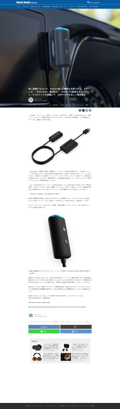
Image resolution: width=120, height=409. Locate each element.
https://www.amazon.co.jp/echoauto (39, 302)
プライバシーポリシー (38, 405)
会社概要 (27, 405)
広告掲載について (64, 405)
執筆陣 (93, 405)
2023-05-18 (37, 99)
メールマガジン (85, 405)
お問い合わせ (75, 405)
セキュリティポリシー (52, 405)
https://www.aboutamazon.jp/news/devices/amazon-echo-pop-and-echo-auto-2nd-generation (57, 307)
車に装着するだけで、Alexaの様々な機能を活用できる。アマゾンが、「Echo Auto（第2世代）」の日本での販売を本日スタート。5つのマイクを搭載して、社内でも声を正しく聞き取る (59, 92)
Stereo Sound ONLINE (40, 100)
